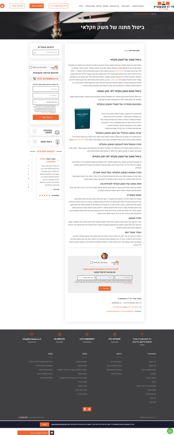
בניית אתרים (40, 417)
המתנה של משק (80, 139)
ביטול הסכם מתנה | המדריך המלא (41, 361)
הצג (126, 51)
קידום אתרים (32, 417)
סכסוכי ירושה (151, 378)
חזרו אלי (106, 288)
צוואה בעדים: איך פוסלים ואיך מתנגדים (73, 378)
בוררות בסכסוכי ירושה (45, 373)
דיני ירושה (152, 361)
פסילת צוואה (82, 365)
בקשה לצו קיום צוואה (114, 369)
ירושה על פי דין (116, 361)
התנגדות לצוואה (81, 361)
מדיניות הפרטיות (127, 284)
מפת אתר (152, 402)
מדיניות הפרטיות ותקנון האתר (60, 424)
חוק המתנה (114, 80)
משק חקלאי (119, 71)
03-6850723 (118, 307)
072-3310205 (37, 6)
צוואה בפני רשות (81, 390)
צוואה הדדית (82, 382)
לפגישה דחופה (17, 6)
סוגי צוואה (152, 365)
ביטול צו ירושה (116, 373)
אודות (154, 382)
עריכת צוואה (82, 386)
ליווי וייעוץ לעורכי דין (59, 6)
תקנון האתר (152, 390)
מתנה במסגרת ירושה (148, 369)
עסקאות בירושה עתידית (44, 365)
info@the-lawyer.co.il (114, 311)
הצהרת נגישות (151, 394)
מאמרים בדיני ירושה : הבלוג (146, 386)
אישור (44, 424)
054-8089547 (128, 311)
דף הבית (153, 14)
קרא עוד (56, 189)
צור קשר (153, 398)
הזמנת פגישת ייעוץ (46, 369)
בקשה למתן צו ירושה (114, 365)
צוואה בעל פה (82, 394)
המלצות (153, 373)
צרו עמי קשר (47, 117)
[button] (33, 432)
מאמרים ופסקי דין (46, 378)
